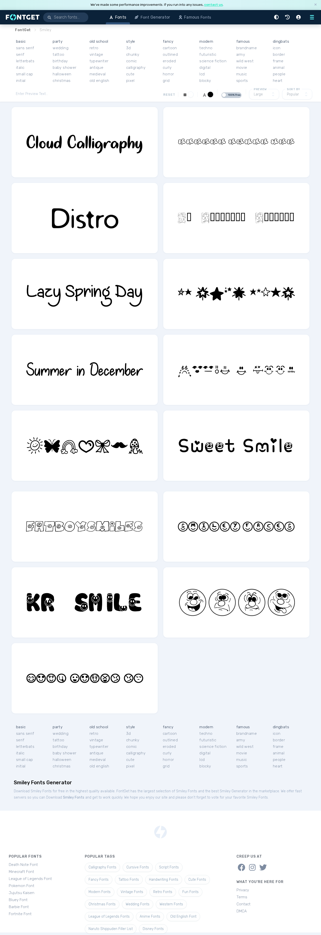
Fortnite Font (20, 914)
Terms (241, 897)
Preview (260, 89)
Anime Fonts (150, 916)
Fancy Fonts (99, 879)
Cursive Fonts (137, 867)
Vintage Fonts (132, 892)
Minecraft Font (21, 871)
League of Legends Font (30, 878)
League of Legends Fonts (109, 916)
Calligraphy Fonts (102, 867)
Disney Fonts (153, 929)
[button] (277, 17)
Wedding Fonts (137, 904)
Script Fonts (169, 867)
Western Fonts (171, 904)
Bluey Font (18, 900)
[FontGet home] (21, 17)
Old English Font (183, 916)
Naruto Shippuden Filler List (111, 929)
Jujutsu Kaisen (21, 893)
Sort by (293, 89)
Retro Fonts (162, 892)
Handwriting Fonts (163, 879)
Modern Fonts (100, 892)
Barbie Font (19, 907)
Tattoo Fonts (129, 879)
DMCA (241, 911)
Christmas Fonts (102, 904)
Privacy (242, 890)
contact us (213, 5)
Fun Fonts (190, 892)
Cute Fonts (197, 879)
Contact (243, 904)
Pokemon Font (21, 886)
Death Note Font (23, 864)
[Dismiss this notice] (315, 5)
